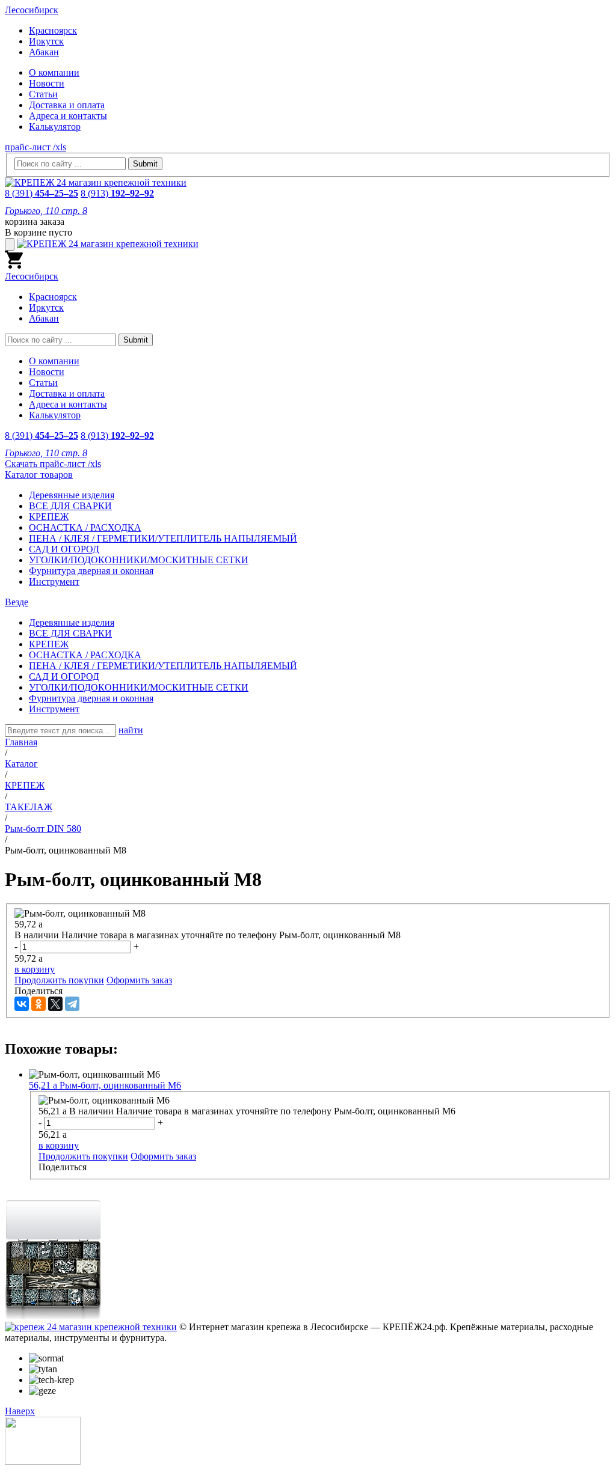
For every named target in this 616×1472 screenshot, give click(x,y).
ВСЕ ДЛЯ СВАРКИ (70, 506)
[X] (55, 1004)
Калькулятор (55, 126)
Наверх (20, 1411)
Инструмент (54, 581)
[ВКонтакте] (21, 1004)
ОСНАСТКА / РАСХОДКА (85, 527)
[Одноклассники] (38, 1004)
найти (131, 730)
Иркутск (46, 41)
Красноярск (53, 30)
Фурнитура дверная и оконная (91, 571)
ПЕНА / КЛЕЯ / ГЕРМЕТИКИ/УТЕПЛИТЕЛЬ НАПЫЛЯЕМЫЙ (163, 538)
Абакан (44, 52)
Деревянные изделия (71, 495)
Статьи (43, 94)
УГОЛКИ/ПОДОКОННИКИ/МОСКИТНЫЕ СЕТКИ (138, 560)
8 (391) (41, 193)
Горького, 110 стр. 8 (46, 211)
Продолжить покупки (59, 980)
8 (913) (117, 193)
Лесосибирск (31, 10)
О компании (54, 72)
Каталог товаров (39, 474)
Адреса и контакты (68, 116)
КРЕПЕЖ (49, 517)
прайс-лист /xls (35, 147)
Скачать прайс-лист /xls (53, 464)
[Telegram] (72, 1004)
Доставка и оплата (67, 105)
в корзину (34, 969)
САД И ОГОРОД (64, 549)
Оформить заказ (139, 980)
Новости (46, 83)
